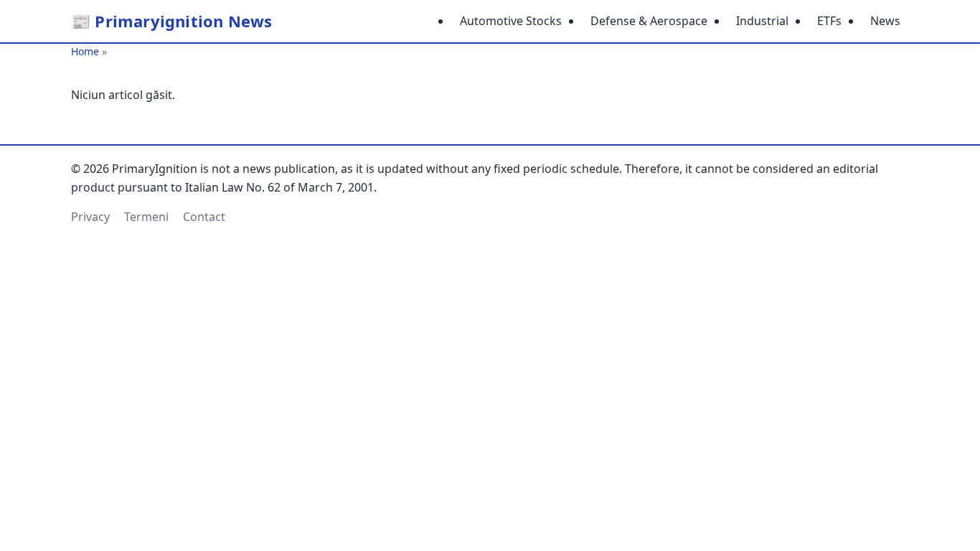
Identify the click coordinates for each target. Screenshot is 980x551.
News (885, 21)
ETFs (829, 21)
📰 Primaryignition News (171, 21)
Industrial (762, 21)
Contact (204, 217)
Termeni (146, 217)
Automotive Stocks (511, 21)
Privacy (90, 217)
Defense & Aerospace (648, 21)
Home (85, 51)
